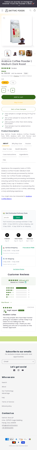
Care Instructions (9, 154)
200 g (5, 82)
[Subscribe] (33, 361)
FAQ (4, 160)
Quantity (4, 87)
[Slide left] (2, 54)
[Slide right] (35, 54)
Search (4, 382)
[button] (2, 10)
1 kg (13, 82)
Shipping (16, 76)
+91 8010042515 (7, 428)
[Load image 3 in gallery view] (22, 53)
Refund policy (7, 406)
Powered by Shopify (23, 445)
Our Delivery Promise (18, 269)
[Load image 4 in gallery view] (29, 53)
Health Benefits (21, 149)
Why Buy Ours (17, 144)
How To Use (7, 149)
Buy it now (19, 102)
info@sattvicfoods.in (10, 425)
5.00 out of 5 (23, 280)
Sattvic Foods (15, 445)
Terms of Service (8, 402)
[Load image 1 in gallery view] (8, 53)
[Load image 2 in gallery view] (15, 53)
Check (18, 217)
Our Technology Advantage (7, 392)
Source (28, 144)
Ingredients (24, 154)
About (5, 144)
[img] (7, 308)
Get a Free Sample (18, 109)
